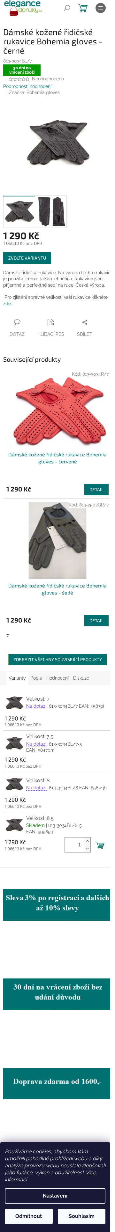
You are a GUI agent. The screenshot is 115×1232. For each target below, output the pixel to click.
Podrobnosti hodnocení (27, 86)
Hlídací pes (50, 334)
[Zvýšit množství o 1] (87, 841)
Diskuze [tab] (81, 678)
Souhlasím (82, 1216)
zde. (7, 303)
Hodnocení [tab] (57, 678)
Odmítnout (28, 1216)
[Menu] (100, 8)
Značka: (34, 92)
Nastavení (55, 1196)
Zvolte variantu (27, 258)
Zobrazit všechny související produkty (57, 659)
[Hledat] (67, 8)
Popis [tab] (36, 678)
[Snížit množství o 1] (87, 848)
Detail (96, 489)
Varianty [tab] (17, 678)
